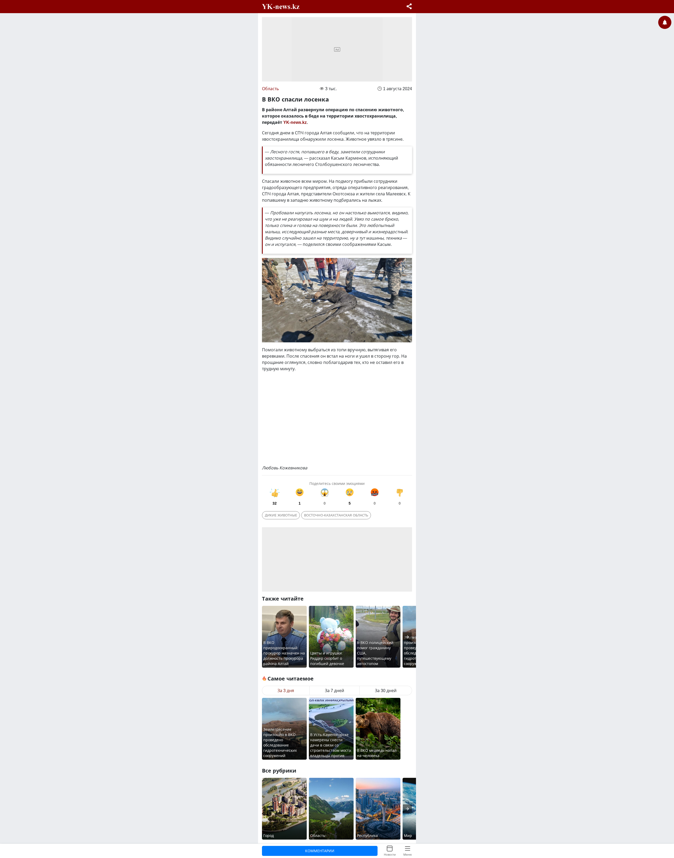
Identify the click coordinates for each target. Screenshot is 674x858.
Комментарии (319, 850)
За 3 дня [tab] (285, 690)
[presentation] (407, 636)
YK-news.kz (295, 122)
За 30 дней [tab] (386, 690)
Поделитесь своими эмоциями (337, 483)
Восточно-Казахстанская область (336, 515)
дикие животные (281, 515)
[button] (409, 7)
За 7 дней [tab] (334, 690)
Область (270, 89)
